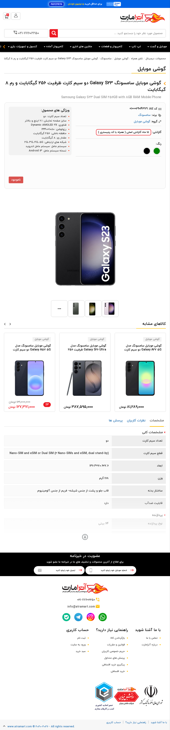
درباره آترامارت (150, 644)
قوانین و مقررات (116, 644)
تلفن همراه (137, 58)
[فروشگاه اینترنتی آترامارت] (142, 25)
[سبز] (156, 151)
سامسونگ (106, 58)
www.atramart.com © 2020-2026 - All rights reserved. (41, 727)
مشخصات (157, 420)
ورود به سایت (78, 644)
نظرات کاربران (136, 420)
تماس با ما (152, 638)
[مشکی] (146, 151)
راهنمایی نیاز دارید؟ (112, 630)
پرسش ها (116, 420)
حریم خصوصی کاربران (113, 651)
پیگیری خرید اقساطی (113, 664)
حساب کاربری (77, 630)
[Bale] (66, 617)
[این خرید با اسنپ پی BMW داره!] (85, 4)
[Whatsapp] (102, 617)
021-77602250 (28, 33)
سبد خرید (81, 651)
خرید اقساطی (118, 671)
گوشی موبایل (121, 58)
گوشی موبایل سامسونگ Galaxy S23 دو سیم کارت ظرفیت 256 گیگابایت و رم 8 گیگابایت (49, 58)
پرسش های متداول (114, 658)
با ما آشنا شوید (148, 630)
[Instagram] (90, 617)
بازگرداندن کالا (117, 638)
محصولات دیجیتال (156, 58)
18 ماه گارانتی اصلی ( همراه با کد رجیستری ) (123, 132)
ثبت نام (81, 638)
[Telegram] (78, 617)
